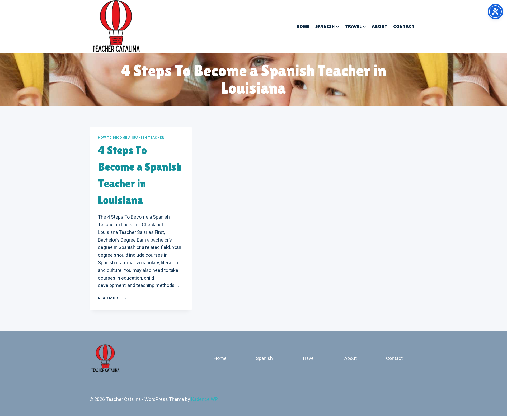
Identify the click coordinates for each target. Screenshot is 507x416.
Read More (112, 298)
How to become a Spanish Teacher (131, 138)
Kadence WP (204, 399)
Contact (404, 26)
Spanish (264, 358)
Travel (308, 358)
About (379, 26)
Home (303, 26)
